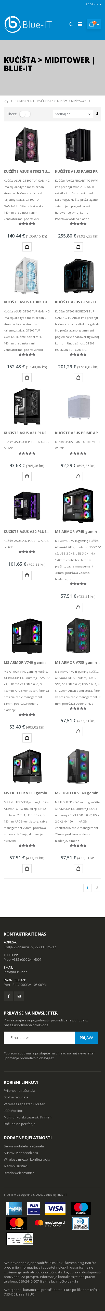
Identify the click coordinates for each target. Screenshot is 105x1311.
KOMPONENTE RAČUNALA (34, 101)
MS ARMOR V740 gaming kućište (33, 662)
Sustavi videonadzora (21, 1152)
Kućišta (62, 101)
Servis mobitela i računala (24, 1146)
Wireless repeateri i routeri (24, 1104)
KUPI (27, 246)
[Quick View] (18, 246)
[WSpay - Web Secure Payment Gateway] (19, 1239)
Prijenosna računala (19, 1090)
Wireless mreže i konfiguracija (27, 1159)
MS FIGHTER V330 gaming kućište (34, 793)
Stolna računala (16, 1097)
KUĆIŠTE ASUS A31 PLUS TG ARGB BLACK (40, 432)
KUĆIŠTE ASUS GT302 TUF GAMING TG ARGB (43, 171)
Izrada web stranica (19, 1173)
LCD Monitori (13, 1110)
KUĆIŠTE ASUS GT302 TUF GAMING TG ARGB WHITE (49, 301)
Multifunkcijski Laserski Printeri (27, 1117)
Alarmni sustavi (16, 1166)
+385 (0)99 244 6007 (26, 959)
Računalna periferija (19, 1124)
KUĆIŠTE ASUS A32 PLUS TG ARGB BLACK (40, 531)
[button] (71, 24)
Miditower (78, 101)
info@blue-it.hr (15, 972)
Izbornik (91, 4)
